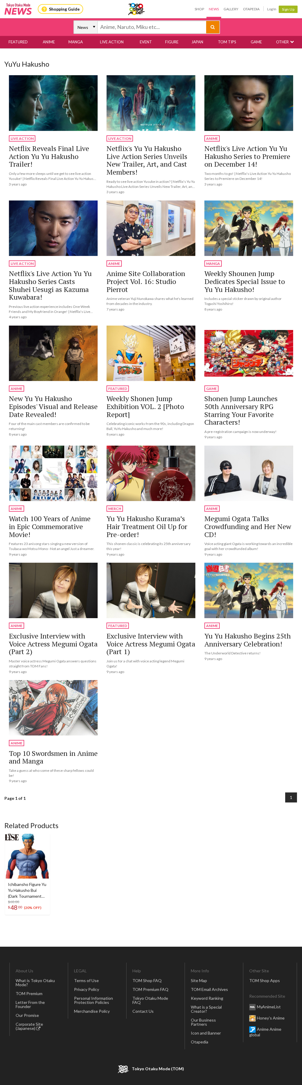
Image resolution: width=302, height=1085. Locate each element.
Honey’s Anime (271, 1017)
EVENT (146, 42)
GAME (256, 42)
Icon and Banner (206, 1032)
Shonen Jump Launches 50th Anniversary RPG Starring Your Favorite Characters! (241, 410)
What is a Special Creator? (206, 1009)
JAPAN (197, 42)
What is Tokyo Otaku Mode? (35, 982)
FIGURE (171, 42)
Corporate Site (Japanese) (29, 1026)
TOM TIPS (227, 42)
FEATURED (18, 42)
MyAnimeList (269, 1006)
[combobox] (152, 27)
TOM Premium (29, 993)
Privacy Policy (86, 989)
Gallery (231, 9)
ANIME (49, 42)
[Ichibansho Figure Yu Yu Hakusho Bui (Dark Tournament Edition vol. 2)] (27, 856)
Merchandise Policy (92, 1011)
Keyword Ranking (207, 998)
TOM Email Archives (209, 989)
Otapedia (251, 9)
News (214, 9)
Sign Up (288, 9)
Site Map (199, 980)
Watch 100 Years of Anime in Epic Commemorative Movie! (50, 526)
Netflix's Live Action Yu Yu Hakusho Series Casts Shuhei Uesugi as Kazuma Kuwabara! (50, 285)
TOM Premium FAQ (150, 989)
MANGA (75, 42)
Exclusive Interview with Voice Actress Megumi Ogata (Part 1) (150, 643)
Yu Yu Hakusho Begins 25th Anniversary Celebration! (247, 640)
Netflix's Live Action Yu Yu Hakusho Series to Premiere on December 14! (247, 156)
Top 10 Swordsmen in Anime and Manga (53, 757)
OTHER (282, 42)
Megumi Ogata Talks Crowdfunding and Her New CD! (247, 526)
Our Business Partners (203, 1022)
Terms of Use (86, 980)
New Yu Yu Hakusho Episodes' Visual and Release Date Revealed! (53, 406)
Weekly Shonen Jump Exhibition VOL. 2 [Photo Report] (145, 406)
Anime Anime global (265, 1031)
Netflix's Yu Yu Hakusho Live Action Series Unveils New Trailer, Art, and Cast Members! (146, 160)
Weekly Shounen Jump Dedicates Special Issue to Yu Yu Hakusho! (244, 281)
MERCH (114, 508)
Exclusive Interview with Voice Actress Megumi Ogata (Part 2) (53, 643)
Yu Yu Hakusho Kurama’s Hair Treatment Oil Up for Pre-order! (146, 526)
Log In (271, 9)
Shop (199, 9)
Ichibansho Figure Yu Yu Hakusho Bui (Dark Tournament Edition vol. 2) (27, 890)
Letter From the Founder (30, 1004)
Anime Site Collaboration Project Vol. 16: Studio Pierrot (145, 281)
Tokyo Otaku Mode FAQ (150, 1000)
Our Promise (27, 1015)
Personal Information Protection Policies (93, 1000)
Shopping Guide (64, 9)
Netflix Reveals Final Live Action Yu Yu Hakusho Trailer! (49, 156)
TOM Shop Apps (264, 980)
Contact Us (143, 1011)
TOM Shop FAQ (147, 980)
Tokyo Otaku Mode (136, 9)
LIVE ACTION (112, 42)
